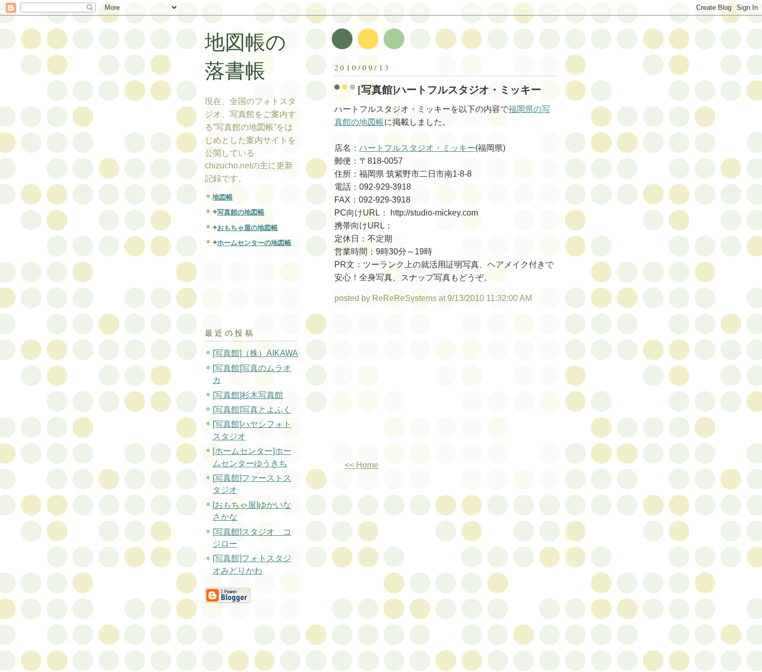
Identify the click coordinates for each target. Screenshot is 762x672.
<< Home (361, 465)
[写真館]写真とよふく (252, 409)
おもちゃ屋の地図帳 (247, 228)
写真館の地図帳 (240, 212)
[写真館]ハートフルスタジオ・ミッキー (449, 89)
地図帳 (223, 197)
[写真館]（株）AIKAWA (255, 353)
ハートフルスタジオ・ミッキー (417, 148)
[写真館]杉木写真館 (248, 395)
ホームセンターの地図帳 (254, 243)
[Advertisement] (421, 386)
